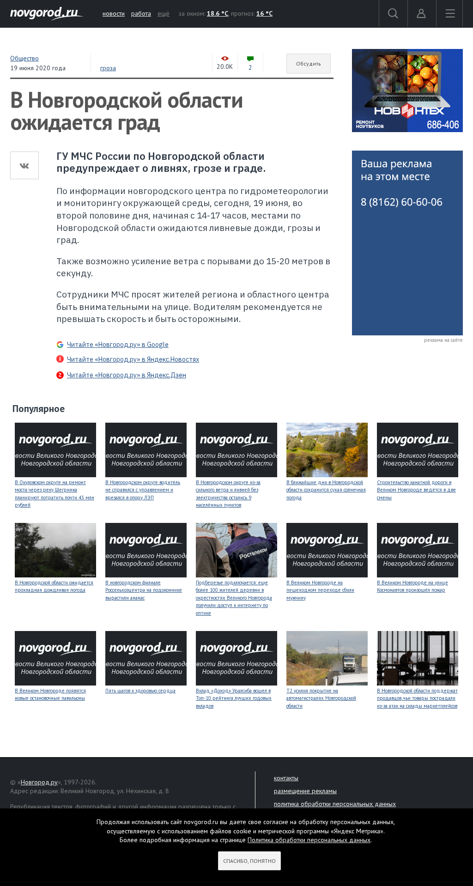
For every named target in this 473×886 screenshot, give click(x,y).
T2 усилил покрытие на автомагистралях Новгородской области (321, 698)
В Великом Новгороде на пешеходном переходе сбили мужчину (320, 590)
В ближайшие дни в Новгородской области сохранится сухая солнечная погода (326, 490)
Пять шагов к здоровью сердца (140, 690)
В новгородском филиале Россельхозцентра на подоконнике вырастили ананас (143, 590)
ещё (164, 13)
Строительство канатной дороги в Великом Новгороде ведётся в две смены (416, 490)
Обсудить (308, 63)
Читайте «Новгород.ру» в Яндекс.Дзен (126, 375)
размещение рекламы (305, 791)
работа (141, 13)
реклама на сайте (443, 340)
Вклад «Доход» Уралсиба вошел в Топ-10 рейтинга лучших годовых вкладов (234, 698)
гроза (108, 68)
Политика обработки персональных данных (309, 840)
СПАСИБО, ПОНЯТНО (249, 860)
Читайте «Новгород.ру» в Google (118, 344)
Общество (24, 58)
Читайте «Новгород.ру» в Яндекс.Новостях (133, 359)
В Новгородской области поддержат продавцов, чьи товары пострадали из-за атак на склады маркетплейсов (417, 698)
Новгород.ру (39, 782)
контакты (286, 778)
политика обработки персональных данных (335, 804)
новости (114, 13)
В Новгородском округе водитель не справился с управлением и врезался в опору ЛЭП (142, 490)
